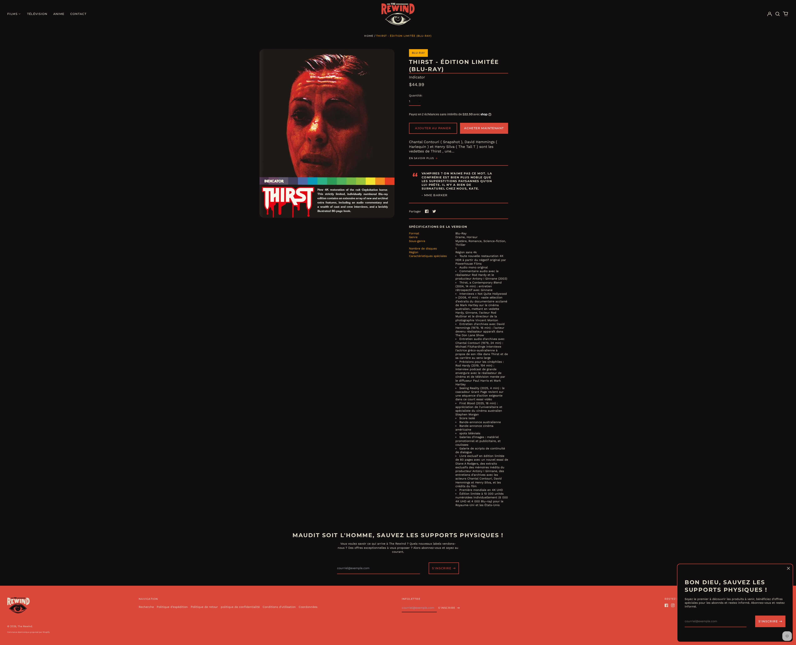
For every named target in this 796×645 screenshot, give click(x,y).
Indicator (417, 77)
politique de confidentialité (240, 606)
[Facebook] (666, 605)
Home (368, 35)
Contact (78, 14)
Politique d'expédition (172, 606)
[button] (777, 14)
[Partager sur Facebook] (427, 211)
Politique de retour (204, 606)
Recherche (146, 606)
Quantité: (415, 95)
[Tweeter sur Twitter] (434, 211)
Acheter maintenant (484, 128)
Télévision (37, 14)
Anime (58, 14)
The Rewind (25, 626)
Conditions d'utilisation (279, 606)
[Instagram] (673, 605)
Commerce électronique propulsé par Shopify (28, 632)
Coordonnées (308, 606)
